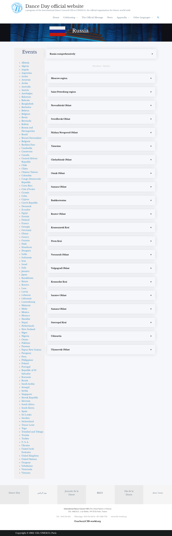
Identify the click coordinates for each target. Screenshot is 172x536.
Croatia (25, 192)
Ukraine (26, 445)
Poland (25, 363)
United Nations (29, 459)
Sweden (26, 418)
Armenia (26, 80)
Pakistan (26, 343)
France (25, 223)
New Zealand (28, 329)
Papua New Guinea (31, 349)
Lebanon (26, 295)
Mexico (25, 312)
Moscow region (59, 78)
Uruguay (26, 462)
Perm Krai (56, 241)
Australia (26, 86)
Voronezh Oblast (60, 254)
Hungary (26, 250)
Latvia (25, 291)
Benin (25, 117)
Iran (24, 261)
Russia (25, 380)
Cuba (24, 196)
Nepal (25, 322)
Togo (24, 428)
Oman (25, 339)
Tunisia (25, 435)
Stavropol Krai (58, 322)
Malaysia (26, 305)
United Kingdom (30, 455)
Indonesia (27, 257)
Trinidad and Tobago (32, 431)
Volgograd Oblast (60, 268)
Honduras (27, 247)
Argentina (27, 73)
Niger (24, 332)
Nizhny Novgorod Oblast (64, 132)
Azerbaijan (27, 93)
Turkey (25, 438)
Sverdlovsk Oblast (60, 119)
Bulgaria (26, 141)
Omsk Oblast (58, 173)
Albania (25, 62)
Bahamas (26, 97)
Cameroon (27, 151)
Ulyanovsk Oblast (60, 349)
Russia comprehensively (62, 54)
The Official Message (92, 17)
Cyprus (25, 199)
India (24, 254)
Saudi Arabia (28, 384)
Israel (24, 264)
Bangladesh (27, 104)
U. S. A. (25, 442)
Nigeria (25, 336)
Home (56, 17)
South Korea (28, 408)
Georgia (26, 226)
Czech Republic (30, 202)
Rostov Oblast (58, 214)
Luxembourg (28, 302)
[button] (158, 17)
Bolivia (25, 124)
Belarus (25, 110)
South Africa (28, 404)
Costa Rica (27, 185)
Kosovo (25, 285)
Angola (25, 69)
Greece (25, 237)
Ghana (25, 233)
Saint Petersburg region (63, 92)
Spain (24, 411)
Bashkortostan (58, 200)
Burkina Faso (28, 144)
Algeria (25, 66)
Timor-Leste (28, 425)
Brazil (25, 134)
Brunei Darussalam (31, 138)
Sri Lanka (26, 414)
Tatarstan (56, 146)
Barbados (26, 107)
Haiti (24, 244)
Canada (25, 155)
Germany (26, 230)
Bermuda (26, 121)
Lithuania (26, 298)
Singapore (27, 394)
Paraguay (26, 353)
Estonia (25, 216)
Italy (24, 267)
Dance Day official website (54, 6)
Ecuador (26, 209)
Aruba (25, 76)
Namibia (26, 319)
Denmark (26, 206)
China (25, 168)
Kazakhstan (27, 278)
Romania (26, 377)
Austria (25, 90)
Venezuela (27, 469)
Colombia (26, 175)
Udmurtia (56, 336)
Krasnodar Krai (59, 281)
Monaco (26, 315)
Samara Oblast (58, 187)
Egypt (25, 213)
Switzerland (28, 421)
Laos (24, 288)
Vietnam (26, 473)
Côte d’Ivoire (28, 189)
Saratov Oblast (58, 295)
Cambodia (27, 148)
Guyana (26, 240)
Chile (24, 165)
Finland (25, 220)
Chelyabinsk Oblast (61, 159)
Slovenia (26, 401)
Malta (24, 309)
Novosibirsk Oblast (61, 105)
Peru (24, 356)
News (110, 17)
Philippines (27, 360)
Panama (26, 346)
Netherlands (28, 326)
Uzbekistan (27, 466)
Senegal (25, 387)
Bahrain (26, 100)
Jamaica (25, 271)
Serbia (25, 391)
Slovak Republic (30, 397)
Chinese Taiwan (30, 172)
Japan (24, 274)
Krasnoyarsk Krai (60, 227)
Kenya (25, 281)
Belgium (26, 114)
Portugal (26, 367)
